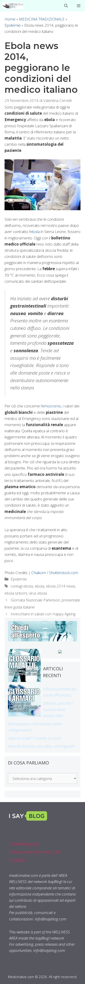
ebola (35, 231)
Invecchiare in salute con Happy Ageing (43, 613)
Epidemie (13, 25)
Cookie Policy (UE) (24, 844)
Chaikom (38, 572)
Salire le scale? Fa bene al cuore (34, 738)
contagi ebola (22, 586)
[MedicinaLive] (12, 5)
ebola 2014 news (60, 586)
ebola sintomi (16, 593)
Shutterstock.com (63, 572)
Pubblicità (17, 860)
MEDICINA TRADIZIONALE (42, 19)
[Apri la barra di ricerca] (66, 5)
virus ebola (38, 593)
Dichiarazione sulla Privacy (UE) (35, 852)
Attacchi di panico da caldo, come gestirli (41, 746)
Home (10, 19)
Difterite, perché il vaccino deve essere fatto (58, 709)
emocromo (51, 406)
